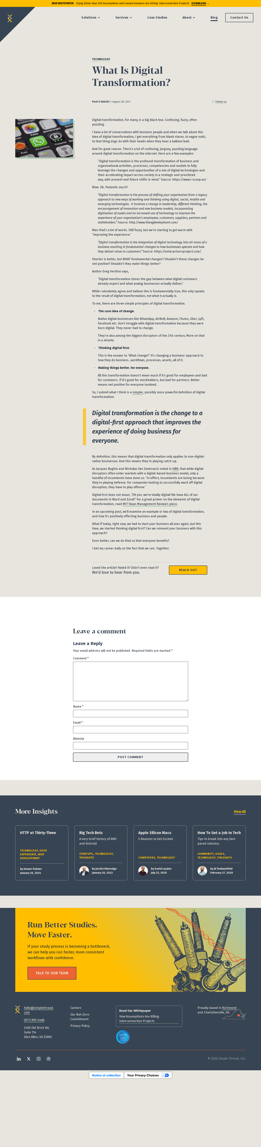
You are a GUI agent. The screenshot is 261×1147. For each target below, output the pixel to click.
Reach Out (188, 570)
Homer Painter (33, 869)
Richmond (229, 1008)
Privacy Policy (80, 1026)
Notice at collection (106, 1075)
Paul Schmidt (100, 101)
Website (78, 738)
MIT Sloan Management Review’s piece (150, 504)
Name (78, 706)
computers (146, 857)
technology (101, 59)
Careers (75, 1008)
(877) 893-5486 (34, 1020)
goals (220, 853)
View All (240, 812)
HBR (175, 469)
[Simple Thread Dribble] (48, 1058)
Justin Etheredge (106, 868)
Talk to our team (52, 973)
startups (86, 853)
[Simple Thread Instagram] (38, 1058)
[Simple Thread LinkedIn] (18, 1058)
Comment (81, 658)
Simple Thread (10, 17)
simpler (137, 392)
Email (78, 722)
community (206, 853)
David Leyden (163, 868)
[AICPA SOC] (123, 1037)
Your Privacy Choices (143, 1075)
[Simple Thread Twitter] (28, 1058)
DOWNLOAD (198, 3)
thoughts (86, 857)
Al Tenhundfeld (223, 868)
